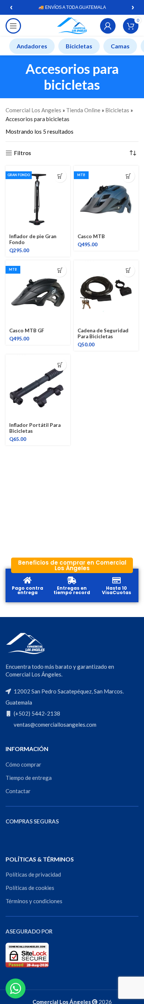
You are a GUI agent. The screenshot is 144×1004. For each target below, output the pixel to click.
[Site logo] (71, 25)
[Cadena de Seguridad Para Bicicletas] (106, 292)
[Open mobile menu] (13, 25)
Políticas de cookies (30, 887)
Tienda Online (83, 110)
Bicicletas (79, 45)
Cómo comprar (23, 764)
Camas (120, 45)
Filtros (22, 153)
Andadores (32, 45)
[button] (60, 175)
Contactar (18, 791)
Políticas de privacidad (33, 874)
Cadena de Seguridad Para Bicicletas (103, 333)
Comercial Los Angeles (33, 110)
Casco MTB (91, 236)
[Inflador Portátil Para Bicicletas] (38, 386)
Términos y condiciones (34, 901)
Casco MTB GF (26, 330)
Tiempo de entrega (29, 777)
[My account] (107, 25)
